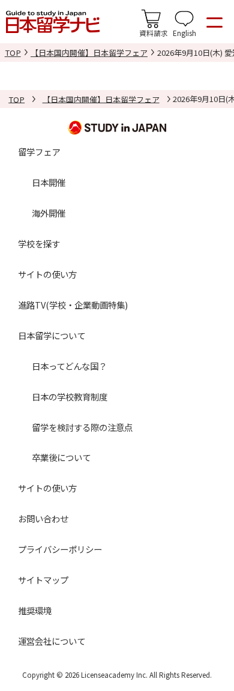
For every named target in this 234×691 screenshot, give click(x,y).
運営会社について (51, 641)
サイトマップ (43, 579)
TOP (13, 52)
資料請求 (153, 32)
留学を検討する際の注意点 (82, 427)
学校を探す (39, 243)
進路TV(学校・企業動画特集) (73, 304)
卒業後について (61, 457)
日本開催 (48, 182)
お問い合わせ (43, 518)
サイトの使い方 (47, 274)
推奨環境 (35, 610)
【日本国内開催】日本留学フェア (89, 52)
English (184, 32)
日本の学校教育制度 (69, 396)
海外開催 (48, 213)
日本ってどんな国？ (69, 366)
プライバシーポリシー (60, 549)
